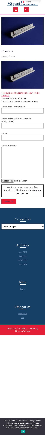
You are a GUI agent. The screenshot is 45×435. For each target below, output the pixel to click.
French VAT (22, 313)
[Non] (42, 426)
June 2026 (23, 252)
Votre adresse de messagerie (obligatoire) (16, 120)
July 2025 (22, 256)
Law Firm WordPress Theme (21, 328)
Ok (23, 431)
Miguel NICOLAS (22, 3)
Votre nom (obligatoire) (13, 106)
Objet (4, 133)
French (27, 2)
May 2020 (23, 264)
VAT (22, 318)
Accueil (4, 56)
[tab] (15, 9)
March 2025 (22, 260)
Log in (22, 289)
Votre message (9, 145)
